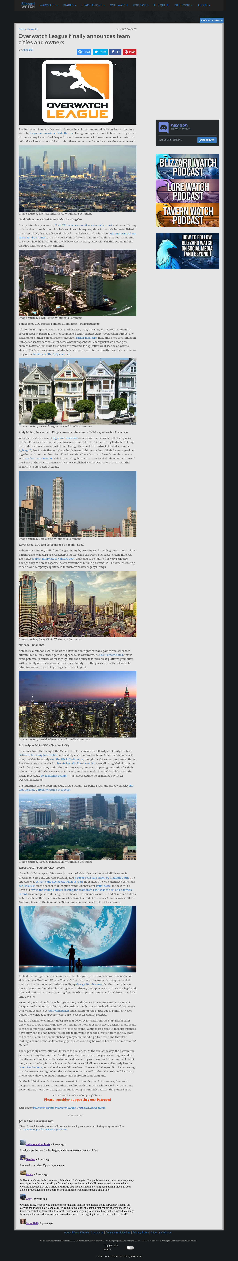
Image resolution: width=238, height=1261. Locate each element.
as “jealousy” (27, 885)
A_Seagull (25, 450)
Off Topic (183, 5)
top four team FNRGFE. (39, 458)
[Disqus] (77, 1182)
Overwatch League (65, 1108)
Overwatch (119, 5)
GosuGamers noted (111, 655)
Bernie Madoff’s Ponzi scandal (76, 763)
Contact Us (97, 1232)
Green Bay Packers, (31, 1067)
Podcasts (140, 5)
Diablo (68, 5)
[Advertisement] (188, 49)
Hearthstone (92, 5)
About (203, 5)
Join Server (206, 140)
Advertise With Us (161, 1232)
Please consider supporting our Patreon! (77, 1099)
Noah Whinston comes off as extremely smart (83, 225)
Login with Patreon (212, 20)
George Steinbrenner (89, 984)
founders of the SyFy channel (51, 354)
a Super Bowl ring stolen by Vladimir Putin (102, 877)
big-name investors (65, 438)
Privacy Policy (141, 1232)
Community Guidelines (118, 1232)
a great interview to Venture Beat (53, 558)
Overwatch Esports (43, 1108)
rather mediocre (86, 337)
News (21, 29)
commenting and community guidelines (45, 1129)
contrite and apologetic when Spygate (59, 881)
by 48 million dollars (54, 775)
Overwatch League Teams (90, 1108)
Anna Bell (27, 49)
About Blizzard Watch (76, 1232)
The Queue (161, 5)
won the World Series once (66, 759)
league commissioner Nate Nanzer (51, 133)
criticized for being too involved (38, 755)
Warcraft (48, 5)
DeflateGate (103, 885)
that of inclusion (58, 1010)
